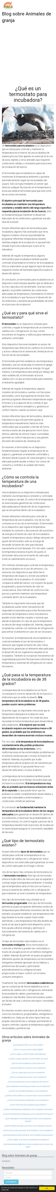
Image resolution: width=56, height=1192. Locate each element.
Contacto (6, 1161)
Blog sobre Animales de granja (26, 17)
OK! (47, 1188)
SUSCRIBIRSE (11, 1182)
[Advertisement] (28, 53)
